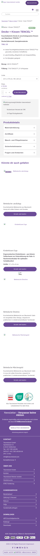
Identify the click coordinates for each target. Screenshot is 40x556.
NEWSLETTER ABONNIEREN (20, 428)
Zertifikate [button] (9, 134)
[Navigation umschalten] (37, 10)
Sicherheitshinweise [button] (13, 146)
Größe (3, 75)
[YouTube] (17, 547)
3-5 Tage (9, 96)
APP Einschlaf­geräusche (11, 518)
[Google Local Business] (25, 547)
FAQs (5, 504)
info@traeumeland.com (11, 457)
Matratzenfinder (32, 2)
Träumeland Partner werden (12, 477)
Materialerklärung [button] (12, 128)
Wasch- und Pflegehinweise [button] (16, 140)
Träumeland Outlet (9, 470)
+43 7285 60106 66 (16, 451)
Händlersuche (8, 480)
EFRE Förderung (8, 484)
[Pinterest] (20, 547)
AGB (6, 534)
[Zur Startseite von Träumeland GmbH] (10, 2)
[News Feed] (27, 547)
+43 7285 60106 (12, 449)
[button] (20, 128)
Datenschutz (13, 534)
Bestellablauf (7, 494)
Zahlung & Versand (9, 497)
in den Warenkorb (20, 92)
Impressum (30, 544)
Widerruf (21, 534)
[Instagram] (15, 547)
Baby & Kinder (13, 21)
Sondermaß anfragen (10, 508)
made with (9, 552)
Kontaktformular (8, 460)
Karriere (6, 473)
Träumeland (4, 21)
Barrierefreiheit (30, 534)
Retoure (6, 501)
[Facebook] (12, 547)
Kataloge (6, 522)
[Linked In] (22, 547)
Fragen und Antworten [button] (14, 153)
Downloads (7, 525)
